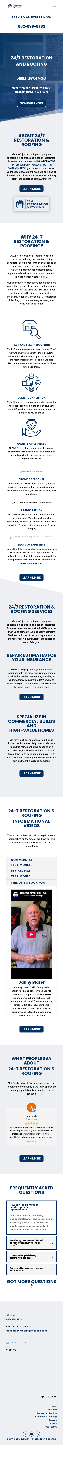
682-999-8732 (31, 26)
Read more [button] (31, 1141)
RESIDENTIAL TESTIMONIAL (21, 873)
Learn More (31, 189)
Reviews (53, 1420)
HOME (54, 1406)
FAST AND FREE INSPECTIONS (31, 345)
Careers (52, 1423)
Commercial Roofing (46, 1416)
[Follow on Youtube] (31, 1434)
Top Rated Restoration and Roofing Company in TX (31, 165)
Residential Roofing (46, 1413)
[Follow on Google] (37, 1434)
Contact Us (51, 1426)
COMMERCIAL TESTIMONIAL (22, 862)
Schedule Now (31, 103)
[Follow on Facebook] (25, 1434)
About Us (52, 1409)
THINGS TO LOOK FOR (28, 883)
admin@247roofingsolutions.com (26, 1330)
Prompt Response (32, 479)
